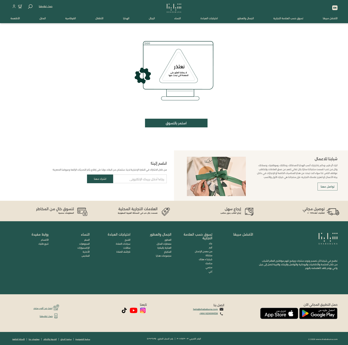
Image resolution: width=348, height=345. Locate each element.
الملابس (86, 255)
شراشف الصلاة (123, 251)
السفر (87, 239)
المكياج (167, 251)
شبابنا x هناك (205, 259)
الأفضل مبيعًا (243, 234)
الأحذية (86, 251)
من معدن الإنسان (203, 251)
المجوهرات (84, 243)
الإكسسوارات (83, 247)
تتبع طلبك (43, 243)
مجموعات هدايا (163, 255)
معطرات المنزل (164, 243)
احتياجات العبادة (119, 234)
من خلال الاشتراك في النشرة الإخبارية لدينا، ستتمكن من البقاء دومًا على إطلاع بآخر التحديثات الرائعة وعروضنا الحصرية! (110, 169)
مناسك (208, 263)
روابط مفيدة (40, 234)
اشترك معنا (100, 178)
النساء (85, 234)
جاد (210, 243)
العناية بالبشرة (164, 247)
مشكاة (209, 255)
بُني (210, 271)
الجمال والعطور (160, 234)
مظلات (126, 247)
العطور (168, 239)
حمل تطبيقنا (45, 6)
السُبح (127, 239)
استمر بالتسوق (176, 123)
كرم (210, 247)
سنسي (209, 267)
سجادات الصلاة (123, 243)
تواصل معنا (327, 186)
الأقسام (45, 239)
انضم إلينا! (159, 163)
